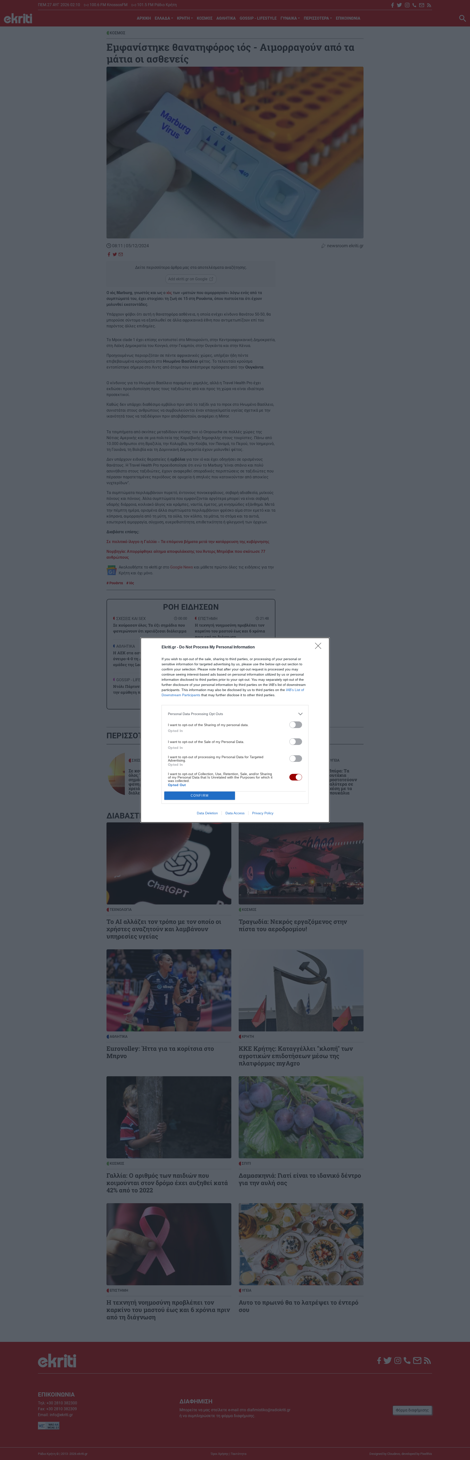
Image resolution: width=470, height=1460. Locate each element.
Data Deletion (207, 813)
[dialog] (235, 730)
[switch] (295, 724)
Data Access (235, 813)
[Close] (319, 647)
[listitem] (235, 714)
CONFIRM (200, 795)
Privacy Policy (262, 813)
